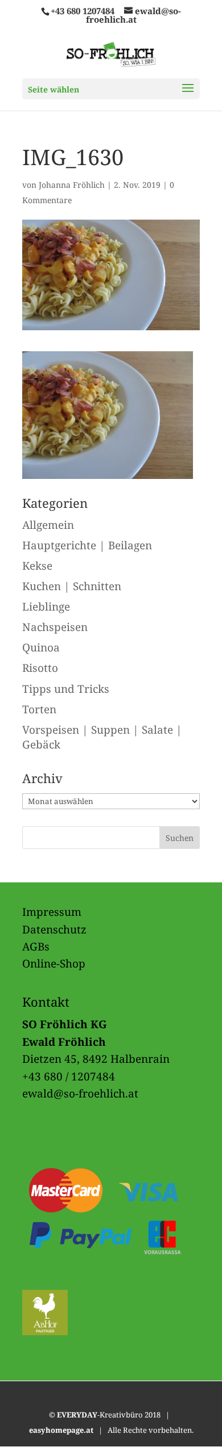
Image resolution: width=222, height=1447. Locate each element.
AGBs (36, 946)
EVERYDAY (77, 1415)
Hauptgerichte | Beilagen (87, 545)
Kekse (37, 565)
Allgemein (48, 525)
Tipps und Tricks (65, 689)
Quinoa (41, 647)
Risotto (40, 668)
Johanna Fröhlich (72, 184)
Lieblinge (46, 606)
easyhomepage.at (61, 1430)
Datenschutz (54, 929)
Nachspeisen (55, 627)
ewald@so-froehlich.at (80, 1093)
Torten (39, 709)
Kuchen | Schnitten (71, 586)
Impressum (51, 912)
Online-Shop (53, 963)
